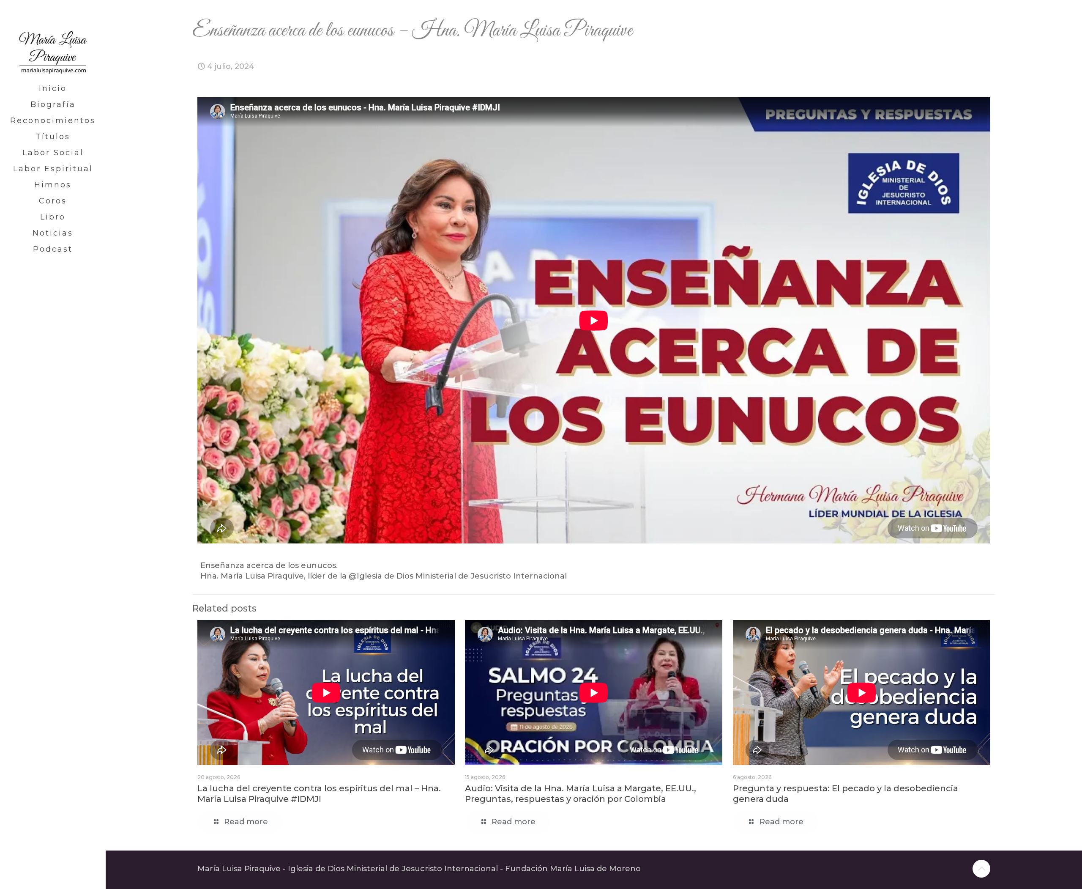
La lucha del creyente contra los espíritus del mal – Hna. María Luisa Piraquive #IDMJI (319, 793)
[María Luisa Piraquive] (53, 40)
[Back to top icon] (981, 869)
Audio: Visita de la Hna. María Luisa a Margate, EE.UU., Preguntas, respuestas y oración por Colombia (580, 793)
